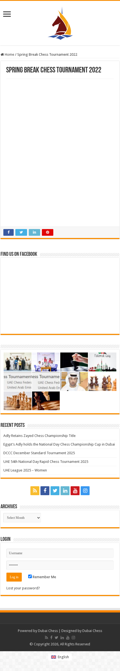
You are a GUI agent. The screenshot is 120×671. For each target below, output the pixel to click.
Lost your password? (23, 588)
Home (9, 54)
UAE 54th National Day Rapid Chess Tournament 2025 (45, 462)
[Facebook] (44, 490)
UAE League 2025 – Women (25, 470)
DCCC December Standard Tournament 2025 (39, 453)
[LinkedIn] (65, 490)
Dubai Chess (48, 631)
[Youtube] (75, 490)
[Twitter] (55, 490)
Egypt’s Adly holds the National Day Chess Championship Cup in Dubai (59, 444)
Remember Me (44, 577)
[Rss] (34, 490)
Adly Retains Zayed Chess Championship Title (39, 436)
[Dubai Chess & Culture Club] (60, 22)
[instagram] (85, 490)
